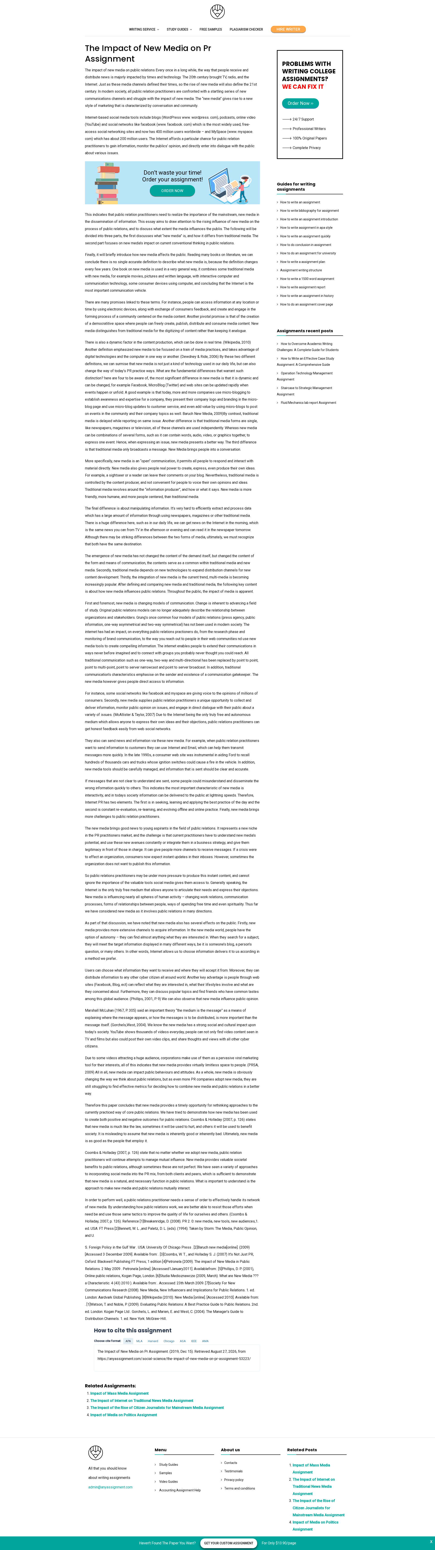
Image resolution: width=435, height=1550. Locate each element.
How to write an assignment (300, 202)
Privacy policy (234, 1480)
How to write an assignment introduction (309, 219)
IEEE (194, 1341)
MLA (139, 1341)
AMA (205, 1341)
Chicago (169, 1341)
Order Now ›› (300, 103)
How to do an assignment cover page (306, 304)
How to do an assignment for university (308, 253)
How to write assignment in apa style (306, 227)
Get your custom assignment (228, 1543)
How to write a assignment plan (302, 262)
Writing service (142, 29)
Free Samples (211, 29)
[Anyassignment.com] (217, 18)
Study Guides (177, 29)
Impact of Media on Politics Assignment (123, 1415)
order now (172, 190)
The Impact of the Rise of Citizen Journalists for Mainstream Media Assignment (157, 1408)
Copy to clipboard (111, 1358)
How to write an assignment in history (307, 296)
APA (128, 1341)
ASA (183, 1341)
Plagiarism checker (246, 29)
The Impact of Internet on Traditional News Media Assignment (141, 1400)
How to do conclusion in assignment (305, 245)
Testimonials (233, 1471)
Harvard (153, 1341)
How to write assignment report (302, 287)
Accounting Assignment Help (180, 1490)
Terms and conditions (239, 1488)
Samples (165, 1473)
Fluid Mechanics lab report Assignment (308, 402)
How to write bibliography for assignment (309, 210)
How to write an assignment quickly (305, 236)
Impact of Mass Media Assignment (119, 1393)
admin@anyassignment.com (110, 1487)
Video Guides (168, 1481)
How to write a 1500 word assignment (307, 279)
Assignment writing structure (301, 270)
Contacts (230, 1463)
